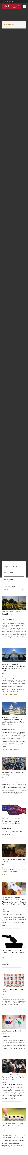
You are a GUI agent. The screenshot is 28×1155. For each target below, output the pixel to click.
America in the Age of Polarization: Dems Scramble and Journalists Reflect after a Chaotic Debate (13, 720)
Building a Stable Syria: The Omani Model (12, 613)
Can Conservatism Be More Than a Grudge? (14, 860)
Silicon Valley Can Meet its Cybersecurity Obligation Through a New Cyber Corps (12, 821)
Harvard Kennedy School (8, 1)
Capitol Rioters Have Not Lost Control (13, 990)
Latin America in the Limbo (12, 1031)
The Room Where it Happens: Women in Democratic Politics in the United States (14, 1077)
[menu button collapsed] (24, 6)
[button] (14, 575)
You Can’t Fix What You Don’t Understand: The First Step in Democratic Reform (13, 952)
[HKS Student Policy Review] (11, 6)
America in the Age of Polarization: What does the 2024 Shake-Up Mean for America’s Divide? (14, 667)
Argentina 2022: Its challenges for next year (13, 774)
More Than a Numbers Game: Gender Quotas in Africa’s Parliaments (13, 1125)
